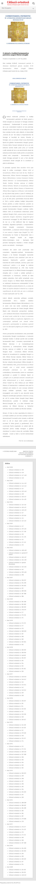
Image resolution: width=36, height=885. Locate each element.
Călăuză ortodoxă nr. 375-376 (17, 615)
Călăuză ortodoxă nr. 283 (16, 811)
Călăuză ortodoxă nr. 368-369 (17, 631)
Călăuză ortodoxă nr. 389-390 (17, 591)
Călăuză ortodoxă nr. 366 (16, 636)
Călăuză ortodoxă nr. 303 (16, 765)
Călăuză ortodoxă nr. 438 (16, 494)
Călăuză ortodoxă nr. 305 (16, 760)
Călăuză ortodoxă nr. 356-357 (17, 658)
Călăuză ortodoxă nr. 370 (16, 628)
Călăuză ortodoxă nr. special (17, 655)
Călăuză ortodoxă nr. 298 (16, 778)
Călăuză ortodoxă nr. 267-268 (17, 843)
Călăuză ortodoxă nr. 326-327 (17, 719)
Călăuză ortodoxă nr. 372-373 (17, 623)
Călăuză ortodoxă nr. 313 (16, 746)
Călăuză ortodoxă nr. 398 (16, 575)
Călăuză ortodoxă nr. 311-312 (17, 749)
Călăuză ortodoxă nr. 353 (16, 666)
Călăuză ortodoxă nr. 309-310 (17, 752)
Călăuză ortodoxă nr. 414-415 (17, 537)
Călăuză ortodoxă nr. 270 (16, 832)
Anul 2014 (10, 744)
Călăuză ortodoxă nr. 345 (16, 682)
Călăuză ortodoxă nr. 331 (16, 711)
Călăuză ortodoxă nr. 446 (16, 478)
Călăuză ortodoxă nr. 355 (16, 660)
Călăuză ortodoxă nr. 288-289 (17, 802)
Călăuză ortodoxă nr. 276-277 (17, 827)
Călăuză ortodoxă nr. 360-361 (17, 650)
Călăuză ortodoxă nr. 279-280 (17, 819)
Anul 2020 (10, 599)
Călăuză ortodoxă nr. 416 (16, 534)
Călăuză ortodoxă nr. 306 (16, 757)
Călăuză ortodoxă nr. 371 (16, 626)
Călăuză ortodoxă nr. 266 (16, 840)
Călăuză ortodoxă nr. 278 (16, 821)
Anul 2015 (10, 722)
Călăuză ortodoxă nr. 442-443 (17, 486)
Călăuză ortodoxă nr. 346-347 (17, 679)
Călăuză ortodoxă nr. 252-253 (17, 869)
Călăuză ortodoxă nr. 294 (16, 789)
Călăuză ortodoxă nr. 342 (16, 687)
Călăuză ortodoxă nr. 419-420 (17, 529)
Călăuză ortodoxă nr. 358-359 (17, 652)
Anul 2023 (10, 523)
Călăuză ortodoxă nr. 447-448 (17, 475)
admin (25, 59)
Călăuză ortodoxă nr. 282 (16, 813)
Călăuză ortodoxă (18, 2)
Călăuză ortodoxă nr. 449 (16, 472)
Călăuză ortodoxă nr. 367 (16, 634)
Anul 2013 (10, 770)
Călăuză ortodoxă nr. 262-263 (17, 851)
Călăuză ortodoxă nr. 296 (16, 784)
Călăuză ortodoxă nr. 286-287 (17, 805)
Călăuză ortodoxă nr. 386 (16, 596)
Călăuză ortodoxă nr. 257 (16, 861)
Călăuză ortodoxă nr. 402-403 (17, 567)
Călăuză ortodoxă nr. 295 (16, 786)
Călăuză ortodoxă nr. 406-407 (17, 557)
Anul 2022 (10, 547)
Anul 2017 (10, 674)
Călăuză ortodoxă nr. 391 (16, 588)
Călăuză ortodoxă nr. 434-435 (17, 499)
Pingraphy (3, 883)
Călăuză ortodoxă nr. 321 (16, 730)
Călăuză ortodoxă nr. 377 (16, 612)
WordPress (17, 883)
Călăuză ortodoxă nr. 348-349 (17, 677)
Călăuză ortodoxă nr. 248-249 (17, 875)
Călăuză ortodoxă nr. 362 (16, 644)
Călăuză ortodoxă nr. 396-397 (17, 580)
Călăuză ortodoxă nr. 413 (16, 539)
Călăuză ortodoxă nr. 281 (16, 816)
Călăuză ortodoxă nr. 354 (16, 663)
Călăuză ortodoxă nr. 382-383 (17, 604)
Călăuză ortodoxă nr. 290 (16, 797)
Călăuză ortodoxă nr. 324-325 (17, 725)
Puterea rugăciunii (10, 451)
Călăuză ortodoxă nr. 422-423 (17, 521)
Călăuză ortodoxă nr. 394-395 (17, 583)
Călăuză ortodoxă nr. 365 (16, 639)
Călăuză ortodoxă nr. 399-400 (17, 572)
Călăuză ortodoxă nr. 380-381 (17, 607)
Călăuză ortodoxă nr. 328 (16, 717)
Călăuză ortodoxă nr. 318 (16, 735)
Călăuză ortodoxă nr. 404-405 (17, 560)
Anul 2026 (10, 467)
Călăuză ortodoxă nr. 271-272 (17, 835)
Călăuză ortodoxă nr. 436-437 (17, 496)
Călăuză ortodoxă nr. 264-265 (17, 848)
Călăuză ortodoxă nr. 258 (16, 856)
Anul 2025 (10, 480)
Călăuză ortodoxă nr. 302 (16, 768)
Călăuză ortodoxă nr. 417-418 (17, 531)
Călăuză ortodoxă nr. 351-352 (17, 668)
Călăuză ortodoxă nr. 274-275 (17, 829)
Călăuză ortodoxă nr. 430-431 (17, 507)
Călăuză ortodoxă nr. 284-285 (17, 808)
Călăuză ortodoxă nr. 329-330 (17, 714)
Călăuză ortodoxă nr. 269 (16, 837)
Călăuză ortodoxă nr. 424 (16, 518)
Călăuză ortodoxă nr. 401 (16, 569)
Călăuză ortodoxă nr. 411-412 (17, 542)
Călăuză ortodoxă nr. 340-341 (17, 690)
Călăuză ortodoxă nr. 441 (16, 488)
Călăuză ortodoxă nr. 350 (16, 671)
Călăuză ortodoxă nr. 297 (16, 781)
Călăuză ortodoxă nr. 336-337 (17, 701)
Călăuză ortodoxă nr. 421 (16, 526)
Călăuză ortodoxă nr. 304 (16, 762)
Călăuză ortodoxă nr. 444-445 (17, 483)
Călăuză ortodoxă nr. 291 (16, 794)
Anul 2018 (10, 647)
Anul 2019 (10, 620)
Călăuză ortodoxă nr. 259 (16, 853)
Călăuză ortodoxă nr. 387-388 (17, 593)
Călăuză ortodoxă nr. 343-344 (17, 685)
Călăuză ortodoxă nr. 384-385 (17, 601)
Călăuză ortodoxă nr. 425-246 (17, 515)
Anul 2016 (10, 698)
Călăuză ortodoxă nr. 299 (16, 776)
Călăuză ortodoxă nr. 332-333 (17, 709)
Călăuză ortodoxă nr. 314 (16, 741)
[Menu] (2, 3)
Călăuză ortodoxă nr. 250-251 (17, 872)
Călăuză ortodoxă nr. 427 (16, 513)
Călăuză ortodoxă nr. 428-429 (17, 510)
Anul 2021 (10, 577)
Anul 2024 (10, 502)
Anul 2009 (10, 867)
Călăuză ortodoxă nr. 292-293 (17, 792)
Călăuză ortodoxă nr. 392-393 (17, 585)
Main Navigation (6, 8)
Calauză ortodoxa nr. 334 (16, 706)
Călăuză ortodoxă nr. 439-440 (17, 491)
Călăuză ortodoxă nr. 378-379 (17, 610)
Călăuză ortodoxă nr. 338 (16, 695)
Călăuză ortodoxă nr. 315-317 (17, 738)
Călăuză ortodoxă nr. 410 (16, 545)
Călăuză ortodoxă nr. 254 (16, 864)
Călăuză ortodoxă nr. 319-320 (17, 733)
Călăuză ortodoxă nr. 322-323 (17, 727)
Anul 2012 (10, 800)
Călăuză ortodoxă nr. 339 (16, 693)
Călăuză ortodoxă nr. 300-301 (17, 773)
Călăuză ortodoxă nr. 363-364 (17, 642)
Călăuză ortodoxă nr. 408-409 (17, 550)
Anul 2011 (10, 824)
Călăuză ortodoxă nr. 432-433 (17, 505)
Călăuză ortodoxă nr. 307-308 (17, 754)
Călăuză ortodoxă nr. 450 (16, 470)
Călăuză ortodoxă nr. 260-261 (17, 859)
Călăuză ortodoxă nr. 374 (16, 618)
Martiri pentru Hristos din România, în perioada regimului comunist (25, 454)
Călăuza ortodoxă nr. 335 (16, 703)
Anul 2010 (10, 845)
